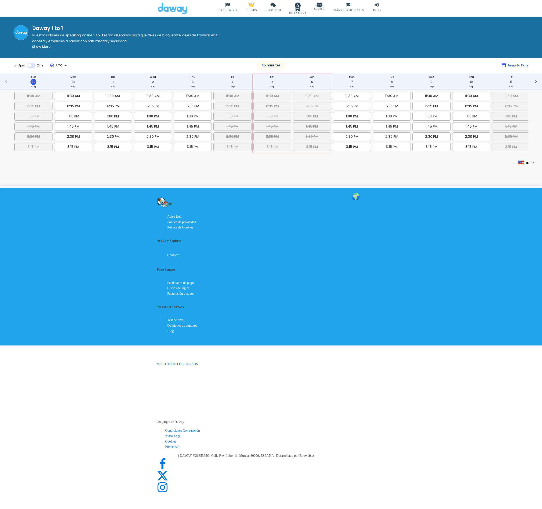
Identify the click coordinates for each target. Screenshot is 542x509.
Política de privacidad (181, 222)
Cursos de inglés (178, 288)
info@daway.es (167, 455)
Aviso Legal (173, 436)
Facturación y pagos (180, 293)
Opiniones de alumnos (182, 325)
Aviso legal (174, 216)
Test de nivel (175, 320)
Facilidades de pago (180, 283)
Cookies (170, 441)
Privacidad (172, 446)
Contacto (173, 255)
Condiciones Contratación (182, 430)
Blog (170, 331)
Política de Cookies (180, 227)
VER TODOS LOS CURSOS (177, 364)
